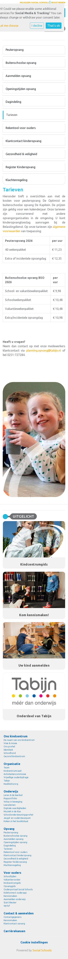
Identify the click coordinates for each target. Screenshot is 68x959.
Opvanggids (10, 886)
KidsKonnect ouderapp (15, 893)
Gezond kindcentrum (14, 756)
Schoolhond (10, 753)
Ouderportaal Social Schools (18, 889)
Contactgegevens (12, 917)
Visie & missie (10, 743)
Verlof (7, 906)
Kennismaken (10, 896)
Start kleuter (10, 902)
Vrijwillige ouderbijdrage (16, 777)
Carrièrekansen (14, 931)
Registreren (58, 2)
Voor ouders (12, 872)
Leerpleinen (10, 805)
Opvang (9, 828)
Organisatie (12, 763)
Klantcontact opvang (14, 923)
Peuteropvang (15, 49)
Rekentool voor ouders (21, 128)
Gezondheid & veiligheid (21, 154)
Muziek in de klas (12, 811)
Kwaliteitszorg (11, 784)
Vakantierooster (12, 879)
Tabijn (7, 780)
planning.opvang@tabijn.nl (43, 350)
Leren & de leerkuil (13, 795)
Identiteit (8, 750)
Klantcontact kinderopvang (23, 141)
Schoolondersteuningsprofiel (18, 815)
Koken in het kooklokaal (16, 821)
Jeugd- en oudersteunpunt (17, 818)
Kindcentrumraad (12, 771)
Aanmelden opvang (18, 75)
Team (6, 767)
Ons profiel (9, 746)
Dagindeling (13, 101)
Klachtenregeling (16, 180)
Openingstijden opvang (21, 89)
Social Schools (42, 950)
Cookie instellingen (34, 942)
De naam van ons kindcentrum (19, 740)
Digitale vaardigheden (15, 808)
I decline (37, 25)
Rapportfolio (10, 798)
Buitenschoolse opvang (21, 62)
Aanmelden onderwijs (15, 899)
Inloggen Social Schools (34, 2)
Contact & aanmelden (19, 913)
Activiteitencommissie (15, 774)
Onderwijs (11, 791)
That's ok (53, 25)
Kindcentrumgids (12, 883)
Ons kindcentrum (16, 736)
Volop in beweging (13, 801)
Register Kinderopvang (20, 167)
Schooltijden (10, 876)
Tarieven (11, 114)
